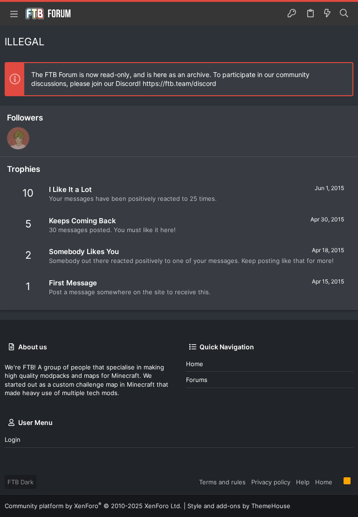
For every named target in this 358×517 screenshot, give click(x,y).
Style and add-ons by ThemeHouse (238, 506)
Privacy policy (270, 482)
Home (194, 364)
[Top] (338, 481)
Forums (196, 379)
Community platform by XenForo (93, 506)
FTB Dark (20, 482)
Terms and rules (222, 482)
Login (13, 439)
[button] (14, 13)
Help (303, 482)
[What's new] (327, 13)
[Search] (344, 13)
